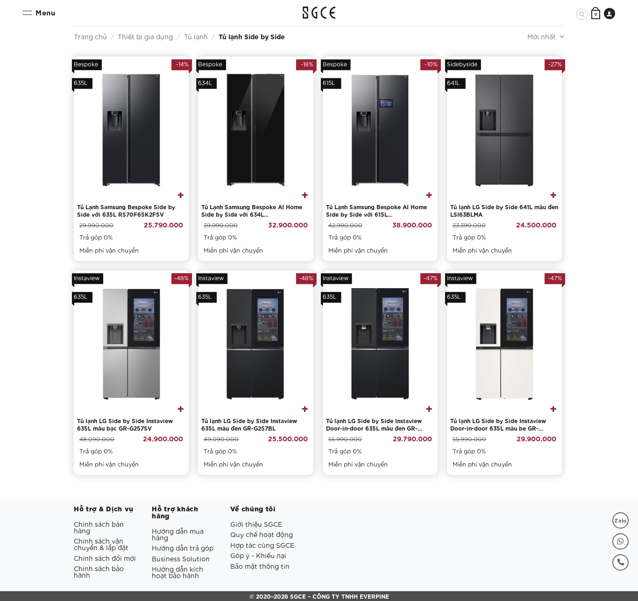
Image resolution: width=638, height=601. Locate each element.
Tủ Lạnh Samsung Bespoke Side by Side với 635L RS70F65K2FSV (126, 210)
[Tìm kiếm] (582, 14)
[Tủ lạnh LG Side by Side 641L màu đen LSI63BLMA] (504, 130)
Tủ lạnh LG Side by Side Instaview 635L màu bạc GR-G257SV (125, 424)
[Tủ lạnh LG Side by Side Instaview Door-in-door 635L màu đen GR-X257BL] (380, 344)
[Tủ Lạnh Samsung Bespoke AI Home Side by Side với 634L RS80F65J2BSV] (255, 130)
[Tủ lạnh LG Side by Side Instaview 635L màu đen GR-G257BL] (255, 344)
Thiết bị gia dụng (145, 36)
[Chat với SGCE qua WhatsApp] (620, 541)
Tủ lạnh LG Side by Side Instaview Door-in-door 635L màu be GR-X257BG (498, 424)
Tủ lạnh (196, 36)
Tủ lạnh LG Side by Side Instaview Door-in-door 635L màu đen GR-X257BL (374, 424)
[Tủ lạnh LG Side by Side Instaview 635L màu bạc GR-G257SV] (131, 344)
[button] (596, 14)
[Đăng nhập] (609, 13)
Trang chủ (90, 36)
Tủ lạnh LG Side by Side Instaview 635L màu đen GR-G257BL (249, 424)
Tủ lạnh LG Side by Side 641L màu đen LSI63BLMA (504, 210)
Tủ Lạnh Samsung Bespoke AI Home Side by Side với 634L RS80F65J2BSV (251, 211)
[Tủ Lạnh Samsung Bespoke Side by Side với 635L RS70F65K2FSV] (131, 130)
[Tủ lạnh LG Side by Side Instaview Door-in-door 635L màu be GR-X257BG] (504, 344)
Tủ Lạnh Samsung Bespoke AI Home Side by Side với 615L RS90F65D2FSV (376, 211)
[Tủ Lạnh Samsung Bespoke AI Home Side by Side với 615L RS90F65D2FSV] (380, 130)
